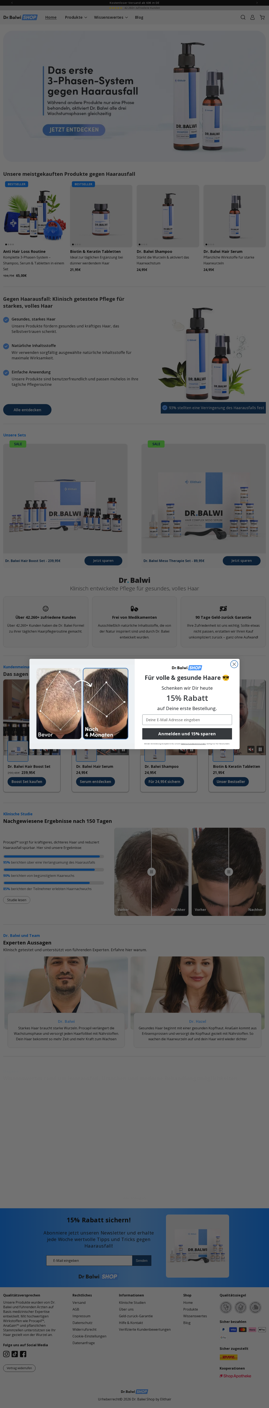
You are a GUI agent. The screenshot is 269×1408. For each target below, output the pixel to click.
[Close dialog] (234, 664)
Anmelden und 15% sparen (187, 734)
